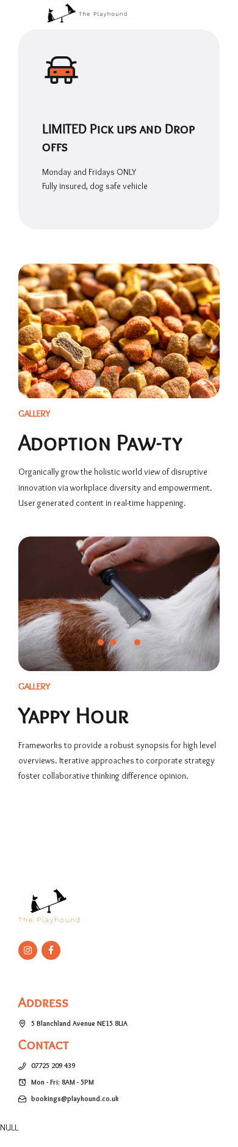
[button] (55, 339)
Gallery (34, 413)
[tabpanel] (119, 331)
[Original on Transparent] (48, 905)
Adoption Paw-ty (100, 442)
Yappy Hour (73, 715)
